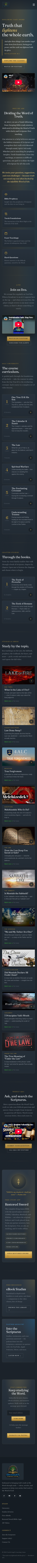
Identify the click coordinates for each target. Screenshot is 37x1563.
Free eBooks (6, 1515)
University (5, 1508)
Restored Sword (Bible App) (11, 1519)
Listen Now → (14, 1356)
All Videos (5, 1523)
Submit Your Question (18, 1146)
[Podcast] (15, 1496)
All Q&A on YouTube (19, 1150)
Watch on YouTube (13, 67)
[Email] (20, 1496)
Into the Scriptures (8, 1535)
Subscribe (18, 1419)
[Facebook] (4, 1496)
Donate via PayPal (18, 1435)
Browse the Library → (17, 1308)
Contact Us (6, 1542)
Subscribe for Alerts (19, 343)
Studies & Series (7, 1512)
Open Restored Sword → (18, 1254)
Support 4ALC (7, 1538)
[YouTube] (9, 1496)
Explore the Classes (14, 61)
